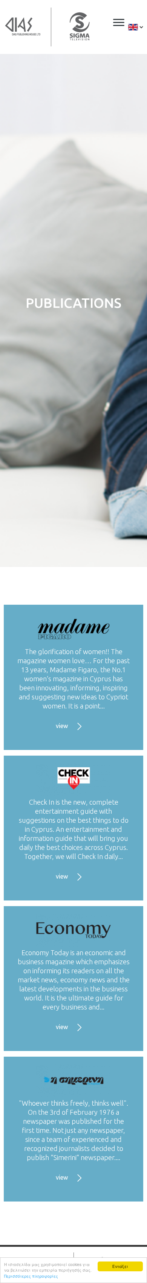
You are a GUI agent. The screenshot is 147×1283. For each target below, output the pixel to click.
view (62, 725)
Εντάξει (120, 1266)
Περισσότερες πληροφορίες (31, 1276)
